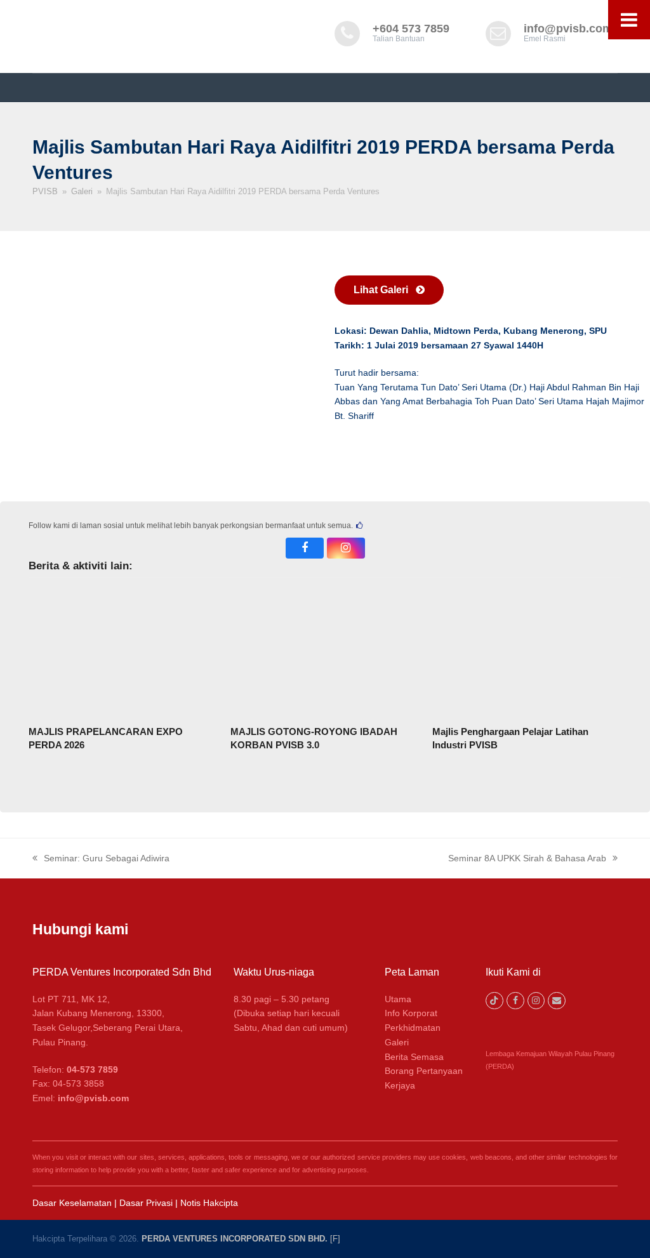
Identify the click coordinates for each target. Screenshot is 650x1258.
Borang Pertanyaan (424, 1071)
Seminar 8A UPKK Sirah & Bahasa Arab (527, 859)
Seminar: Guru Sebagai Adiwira (100, 859)
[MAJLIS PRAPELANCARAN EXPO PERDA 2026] (123, 652)
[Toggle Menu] (629, 19)
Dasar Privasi (146, 1203)
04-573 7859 (92, 1069)
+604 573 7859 (411, 28)
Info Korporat (411, 1013)
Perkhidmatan (413, 1028)
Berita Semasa (414, 1057)
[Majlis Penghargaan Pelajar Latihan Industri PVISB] (526, 652)
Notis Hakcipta (209, 1203)
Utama (398, 999)
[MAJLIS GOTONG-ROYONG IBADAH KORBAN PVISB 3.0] (325, 652)
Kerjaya (400, 1085)
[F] (335, 1238)
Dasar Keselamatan (72, 1203)
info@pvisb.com (568, 28)
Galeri (397, 1042)
